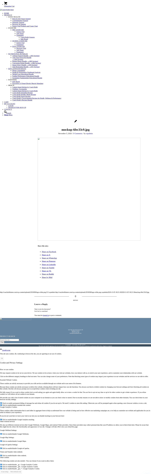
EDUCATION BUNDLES (17, 69)
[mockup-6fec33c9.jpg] (75, 122)
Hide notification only (15, 471)
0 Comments (77, 133)
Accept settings (4, 471)
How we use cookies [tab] (7, 369)
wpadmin (89, 133)
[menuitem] (77, 13)
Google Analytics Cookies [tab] (8, 407)
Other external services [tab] (7, 421)
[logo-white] (7, 10)
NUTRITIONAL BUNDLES (18, 54)
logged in (46, 315)
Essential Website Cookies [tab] (8, 380)
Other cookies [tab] (4, 457)
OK (2, 358)
